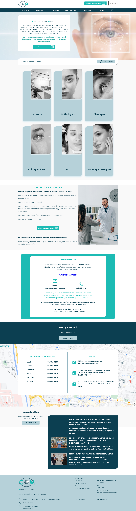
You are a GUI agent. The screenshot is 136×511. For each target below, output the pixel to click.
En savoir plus (68, 338)
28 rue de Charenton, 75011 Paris (62, 305)
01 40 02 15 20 (81, 305)
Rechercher (108, 61)
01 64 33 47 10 (114, 3)
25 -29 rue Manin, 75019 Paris (61, 312)
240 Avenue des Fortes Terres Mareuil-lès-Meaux (41, 499)
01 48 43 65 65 (79, 312)
